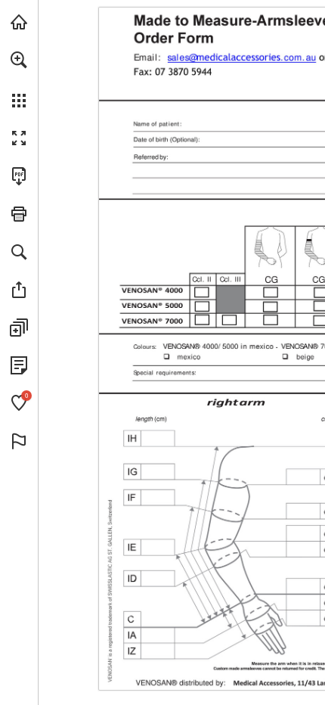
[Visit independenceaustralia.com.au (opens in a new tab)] (19, 22)
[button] (19, 60)
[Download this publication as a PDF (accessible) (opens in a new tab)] (19, 176)
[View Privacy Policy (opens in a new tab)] (19, 365)
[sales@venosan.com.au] (241, 57)
